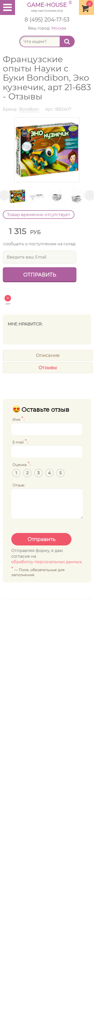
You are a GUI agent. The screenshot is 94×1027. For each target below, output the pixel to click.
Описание (48, 355)
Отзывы (48, 367)
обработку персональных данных (46, 561)
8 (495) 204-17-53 (47, 19)
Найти (67, 41)
